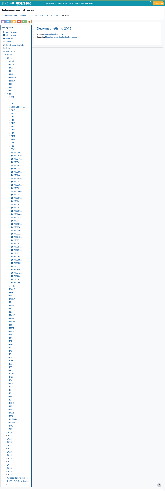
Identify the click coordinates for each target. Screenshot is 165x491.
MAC (11, 416)
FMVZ (11, 331)
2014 (9, 468)
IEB (10, 364)
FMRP (11, 328)
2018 (9, 458)
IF (10, 370)
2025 (9, 435)
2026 (9, 432)
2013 (9, 471)
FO (10, 334)
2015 (30, 15)
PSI (12, 146)
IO (10, 390)
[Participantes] (13, 21)
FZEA (11, 344)
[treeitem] (16, 258)
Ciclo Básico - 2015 (18, 106)
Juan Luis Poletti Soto (54, 34)
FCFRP (12, 299)
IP (10, 393)
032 (12, 103)
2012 (9, 474)
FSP (10, 341)
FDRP (11, 305)
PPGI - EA (13, 419)
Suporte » (62, 3)
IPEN (11, 396)
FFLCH (12, 321)
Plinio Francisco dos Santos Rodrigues (61, 37)
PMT (13, 136)
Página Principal (10, 15)
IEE (10, 367)
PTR (12, 285)
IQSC (11, 403)
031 (12, 100)
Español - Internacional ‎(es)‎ (80, 3)
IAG (10, 351)
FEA (10, 312)
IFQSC (12, 373)
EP (36, 15)
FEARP (12, 315)
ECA (11, 67)
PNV (13, 139)
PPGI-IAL (13, 422)
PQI (12, 142)
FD (10, 302)
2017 (9, 461)
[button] (151, 3)
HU (10, 347)
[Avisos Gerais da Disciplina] (8, 21)
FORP (11, 338)
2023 (9, 442)
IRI (10, 406)
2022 (9, 445)
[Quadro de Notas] (24, 21)
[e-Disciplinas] (20, 3)
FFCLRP (12, 318)
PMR (13, 133)
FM (10, 325)
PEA (12, 116)
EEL (10, 84)
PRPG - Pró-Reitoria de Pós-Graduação (18, 481)
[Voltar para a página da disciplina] (3, 21)
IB (10, 354)
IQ (10, 399)
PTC (41, 15)
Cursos (23, 15)
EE (10, 71)
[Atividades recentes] (19, 21)
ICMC (11, 360)
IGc (10, 380)
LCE (10, 409)
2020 (9, 451)
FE (10, 308)
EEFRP (12, 80)
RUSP (11, 425)
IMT (11, 386)
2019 (9, 455)
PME (13, 126)
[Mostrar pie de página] (159, 485)
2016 (9, 465)
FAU (11, 292)
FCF (10, 295)
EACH (11, 64)
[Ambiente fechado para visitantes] (29, 21)
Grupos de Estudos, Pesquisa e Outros (18, 478)
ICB (10, 357)
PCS (12, 113)
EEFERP (12, 77)
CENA (11, 61)
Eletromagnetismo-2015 (54, 28)
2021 (9, 448)
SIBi (11, 429)
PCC (13, 110)
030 (12, 97)
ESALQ (12, 289)
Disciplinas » (49, 3)
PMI (13, 129)
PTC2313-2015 (52, 15)
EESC (11, 90)
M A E (11, 412)
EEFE (11, 74)
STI (8, 484)
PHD (13, 123)
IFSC (11, 377)
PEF (12, 120)
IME (11, 383)
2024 (9, 438)
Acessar (159, 3)
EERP (11, 87)
